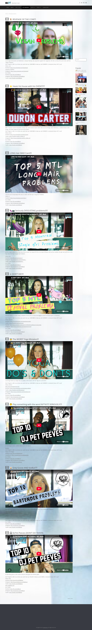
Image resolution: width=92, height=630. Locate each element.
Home (7, 7)
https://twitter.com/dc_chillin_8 (17, 136)
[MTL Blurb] (8, 2)
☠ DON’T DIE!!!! (16, 274)
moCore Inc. (45, 627)
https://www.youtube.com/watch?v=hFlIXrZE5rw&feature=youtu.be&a (25, 325)
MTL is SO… (18, 7)
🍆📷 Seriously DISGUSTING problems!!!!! (28, 210)
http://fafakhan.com (9, 585)
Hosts (32, 7)
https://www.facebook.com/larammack (19, 67)
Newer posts (70, 598)
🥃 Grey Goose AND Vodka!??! (23, 467)
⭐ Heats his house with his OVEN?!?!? (27, 86)
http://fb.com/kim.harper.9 (16, 258)
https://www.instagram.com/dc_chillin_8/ (20, 138)
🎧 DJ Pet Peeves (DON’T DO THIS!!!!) (26, 533)
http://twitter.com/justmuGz (15, 517)
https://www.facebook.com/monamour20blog (20, 388)
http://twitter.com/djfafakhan (16, 584)
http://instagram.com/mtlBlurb (18, 76)
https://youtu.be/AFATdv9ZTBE (15, 513)
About (12, 7)
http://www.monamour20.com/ (12, 386)
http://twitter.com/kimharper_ (16, 261)
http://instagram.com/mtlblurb (18, 203)
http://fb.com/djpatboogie (16, 453)
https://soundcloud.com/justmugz (19, 518)
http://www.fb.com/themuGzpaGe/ (18, 515)
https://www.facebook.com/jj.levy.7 (18, 198)
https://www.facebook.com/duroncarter (19, 134)
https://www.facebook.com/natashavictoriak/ (20, 321)
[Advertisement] (81, 34)
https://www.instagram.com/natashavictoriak (21, 326)
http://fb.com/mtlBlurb (15, 74)
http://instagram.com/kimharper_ (18, 259)
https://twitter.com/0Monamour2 (16, 390)
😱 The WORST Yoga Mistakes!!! (24, 339)
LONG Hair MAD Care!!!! (20, 153)
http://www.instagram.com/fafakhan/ (19, 582)
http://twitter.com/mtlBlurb (15, 78)
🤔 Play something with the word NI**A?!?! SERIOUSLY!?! (35, 404)
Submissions (46, 7)
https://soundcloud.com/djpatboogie (20, 455)
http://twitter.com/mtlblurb (15, 205)
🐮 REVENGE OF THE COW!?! (22, 19)
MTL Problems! (26, 7)
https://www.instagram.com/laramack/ (19, 71)
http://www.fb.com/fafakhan (16, 580)
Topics (38, 7)
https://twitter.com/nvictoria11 (16, 323)
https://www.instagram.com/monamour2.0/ (20, 392)
